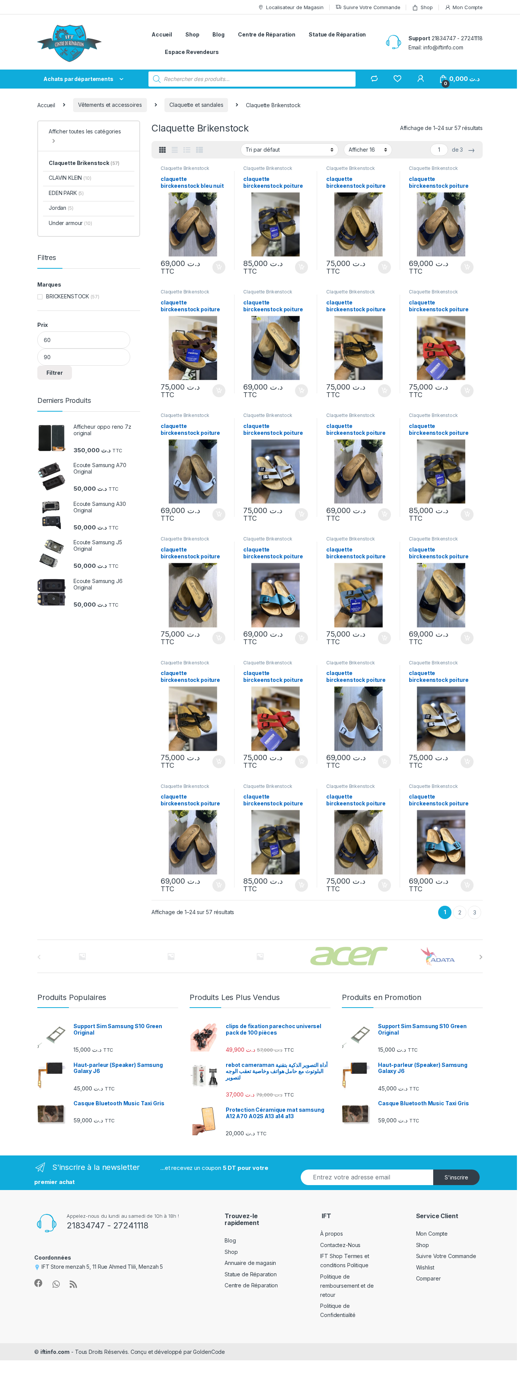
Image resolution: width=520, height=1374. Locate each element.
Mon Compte (468, 7)
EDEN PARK (66, 193)
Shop (426, 7)
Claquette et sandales (196, 104)
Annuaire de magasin (250, 1263)
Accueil (162, 34)
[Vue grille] (162, 150)
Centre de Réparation (266, 34)
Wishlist (425, 1267)
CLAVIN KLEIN (70, 177)
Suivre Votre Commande (371, 7)
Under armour (70, 223)
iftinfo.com (55, 1352)
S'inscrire (456, 1177)
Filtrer (54, 372)
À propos (331, 1233)
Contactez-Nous (340, 1245)
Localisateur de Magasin (295, 7)
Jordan (61, 207)
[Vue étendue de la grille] (175, 150)
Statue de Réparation (337, 34)
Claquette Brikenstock (185, 168)
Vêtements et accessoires (110, 104)
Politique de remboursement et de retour (346, 1285)
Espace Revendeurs (192, 52)
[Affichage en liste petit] (199, 150)
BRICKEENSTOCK (67, 296)
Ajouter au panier (216, 267)
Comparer (428, 1278)
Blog (218, 34)
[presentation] (481, 957)
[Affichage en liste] (186, 150)
